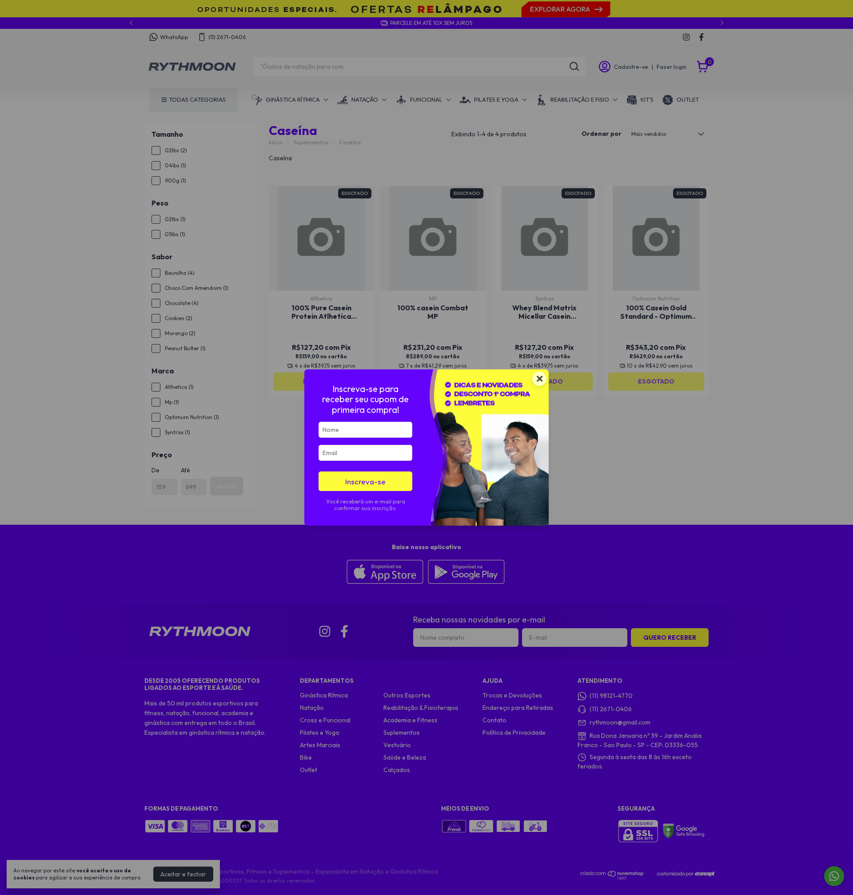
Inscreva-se (365, 481)
